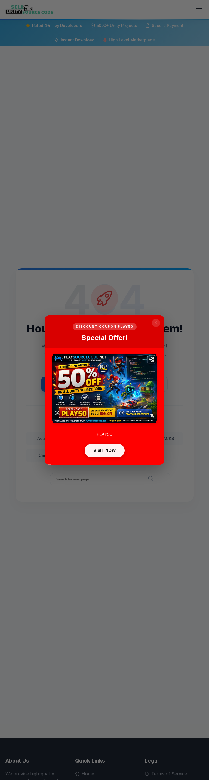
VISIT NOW (104, 450)
